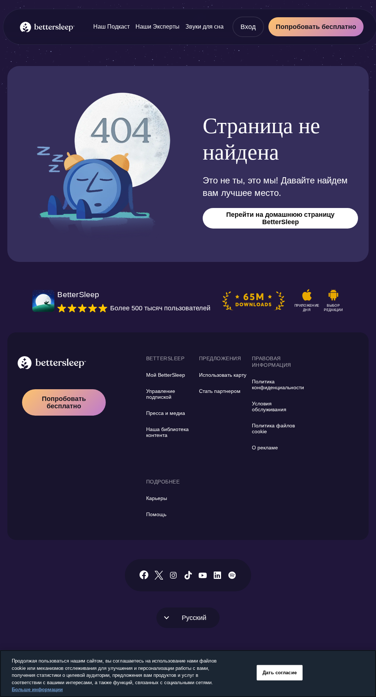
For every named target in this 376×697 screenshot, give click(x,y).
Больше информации (37, 689)
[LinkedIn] (217, 575)
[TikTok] (188, 575)
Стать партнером (220, 391)
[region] (188, 673)
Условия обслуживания (269, 406)
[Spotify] (232, 575)
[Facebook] (144, 575)
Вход (248, 26)
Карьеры (156, 498)
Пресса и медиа (165, 413)
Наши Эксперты (157, 26)
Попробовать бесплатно (316, 26)
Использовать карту (222, 375)
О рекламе (265, 447)
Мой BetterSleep (165, 375)
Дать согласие (280, 672)
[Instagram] (173, 575)
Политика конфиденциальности (278, 384)
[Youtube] (203, 575)
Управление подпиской (160, 394)
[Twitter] (158, 575)
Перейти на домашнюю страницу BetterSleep (280, 218)
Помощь (156, 514)
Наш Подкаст (111, 26)
